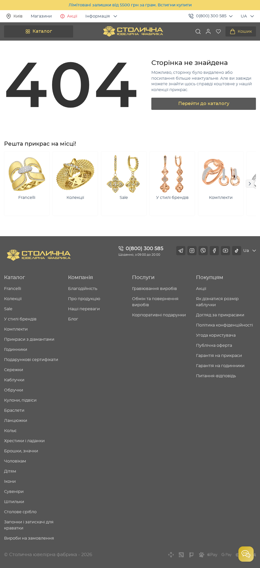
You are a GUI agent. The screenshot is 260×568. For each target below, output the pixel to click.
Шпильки (14, 502)
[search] (198, 31)
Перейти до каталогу (203, 103)
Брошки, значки (21, 451)
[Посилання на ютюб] (225, 250)
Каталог (42, 31)
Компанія (80, 277)
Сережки (13, 370)
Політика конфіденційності (224, 325)
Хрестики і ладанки (24, 441)
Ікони (10, 481)
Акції (72, 16)
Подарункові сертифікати (31, 360)
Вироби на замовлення (29, 538)
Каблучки (14, 380)
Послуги (143, 277)
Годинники (15, 350)
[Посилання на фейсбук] (214, 250)
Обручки (13, 390)
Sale (8, 309)
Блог (73, 319)
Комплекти (16, 329)
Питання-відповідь (216, 376)
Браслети (14, 410)
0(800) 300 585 (211, 16)
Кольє (10, 431)
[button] (208, 31)
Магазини (41, 16)
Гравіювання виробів (154, 289)
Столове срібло (20, 512)
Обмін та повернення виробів (155, 302)
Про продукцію (84, 299)
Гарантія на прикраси (219, 356)
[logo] (133, 31)
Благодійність (82, 289)
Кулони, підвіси (20, 400)
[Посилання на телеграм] (180, 250)
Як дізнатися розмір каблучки (217, 302)
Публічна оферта (214, 345)
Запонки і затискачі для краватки (29, 525)
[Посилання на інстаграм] (192, 250)
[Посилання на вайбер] (203, 250)
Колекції (13, 299)
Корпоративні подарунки (159, 315)
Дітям (10, 471)
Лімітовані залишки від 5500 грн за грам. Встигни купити (130, 5)
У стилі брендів (20, 319)
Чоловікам (15, 461)
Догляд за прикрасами (220, 315)
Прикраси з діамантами (29, 339)
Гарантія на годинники (220, 366)
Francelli (12, 289)
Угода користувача (216, 335)
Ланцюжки (15, 421)
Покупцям (209, 277)
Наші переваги (84, 309)
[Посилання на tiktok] (236, 250)
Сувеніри (14, 492)
